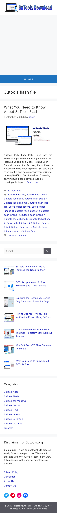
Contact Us (10, 485)
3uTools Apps (11, 392)
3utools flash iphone (19, 206)
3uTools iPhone (12, 414)
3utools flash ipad (13, 198)
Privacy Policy (11, 472)
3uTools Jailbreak (13, 419)
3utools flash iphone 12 (27, 211)
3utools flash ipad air (35, 198)
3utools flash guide (37, 194)
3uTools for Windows (15, 401)
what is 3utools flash (25, 231)
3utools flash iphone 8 (16, 219)
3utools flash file (16, 194)
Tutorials (8, 428)
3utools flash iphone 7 (33, 215)
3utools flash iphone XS (19, 223)
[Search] (47, 251)
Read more (32, 182)
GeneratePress (40, 508)
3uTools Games (12, 405)
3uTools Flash (15, 190)
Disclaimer (9, 476)
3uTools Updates (13, 423)
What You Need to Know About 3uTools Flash (25, 109)
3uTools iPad (11, 410)
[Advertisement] (28, 45)
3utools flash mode (21, 227)
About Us (9, 481)
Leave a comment (17, 235)
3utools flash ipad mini (16, 202)
